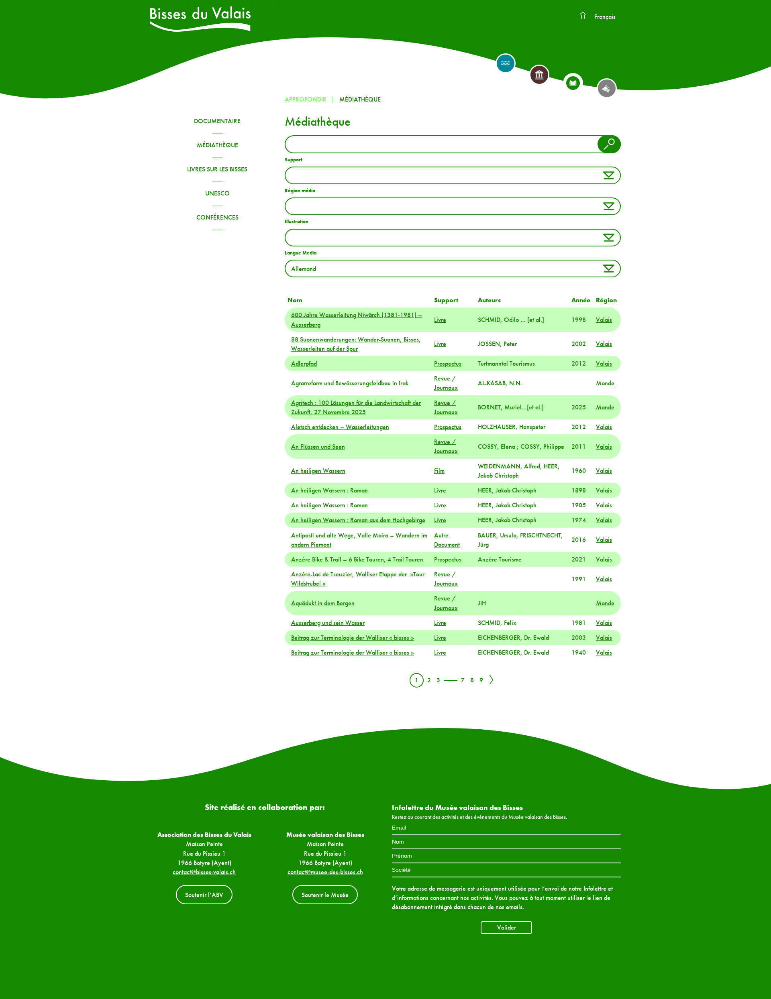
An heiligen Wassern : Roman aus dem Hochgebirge (358, 520)
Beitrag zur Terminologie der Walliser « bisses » (352, 637)
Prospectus (447, 363)
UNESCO (217, 193)
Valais (604, 319)
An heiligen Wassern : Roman (329, 490)
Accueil (582, 15)
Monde (605, 383)
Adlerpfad (304, 363)
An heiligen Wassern (318, 470)
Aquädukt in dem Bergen (323, 603)
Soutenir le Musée (325, 895)
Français (605, 16)
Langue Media (300, 253)
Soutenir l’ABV (204, 895)
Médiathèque (217, 145)
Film (439, 470)
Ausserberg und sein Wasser (328, 623)
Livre (440, 319)
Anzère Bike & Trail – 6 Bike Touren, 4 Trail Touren (357, 559)
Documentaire (217, 121)
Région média (300, 190)
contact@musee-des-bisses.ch (325, 872)
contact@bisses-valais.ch (204, 872)
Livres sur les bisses (217, 169)
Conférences (217, 217)
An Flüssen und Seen (318, 446)
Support (293, 160)
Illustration (296, 221)
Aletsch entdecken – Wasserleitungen (340, 427)
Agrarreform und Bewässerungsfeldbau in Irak (349, 383)
